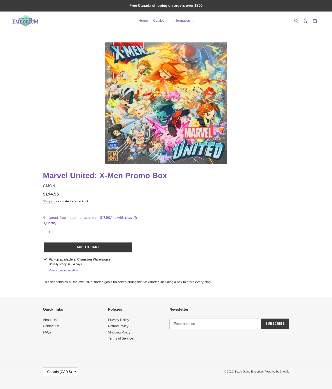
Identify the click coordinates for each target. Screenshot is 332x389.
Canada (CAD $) (59, 372)
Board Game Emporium (249, 371)
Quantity (50, 223)
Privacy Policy (118, 320)
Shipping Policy (119, 332)
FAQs (47, 332)
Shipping (49, 201)
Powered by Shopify (276, 371)
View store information (63, 270)
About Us (50, 320)
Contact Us (51, 326)
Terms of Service (120, 338)
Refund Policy (118, 326)
